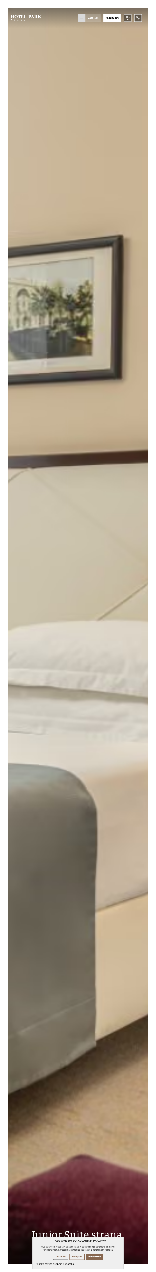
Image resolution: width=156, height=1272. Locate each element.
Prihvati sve (94, 1256)
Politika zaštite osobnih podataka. (54, 1264)
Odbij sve (77, 1256)
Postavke (61, 1256)
